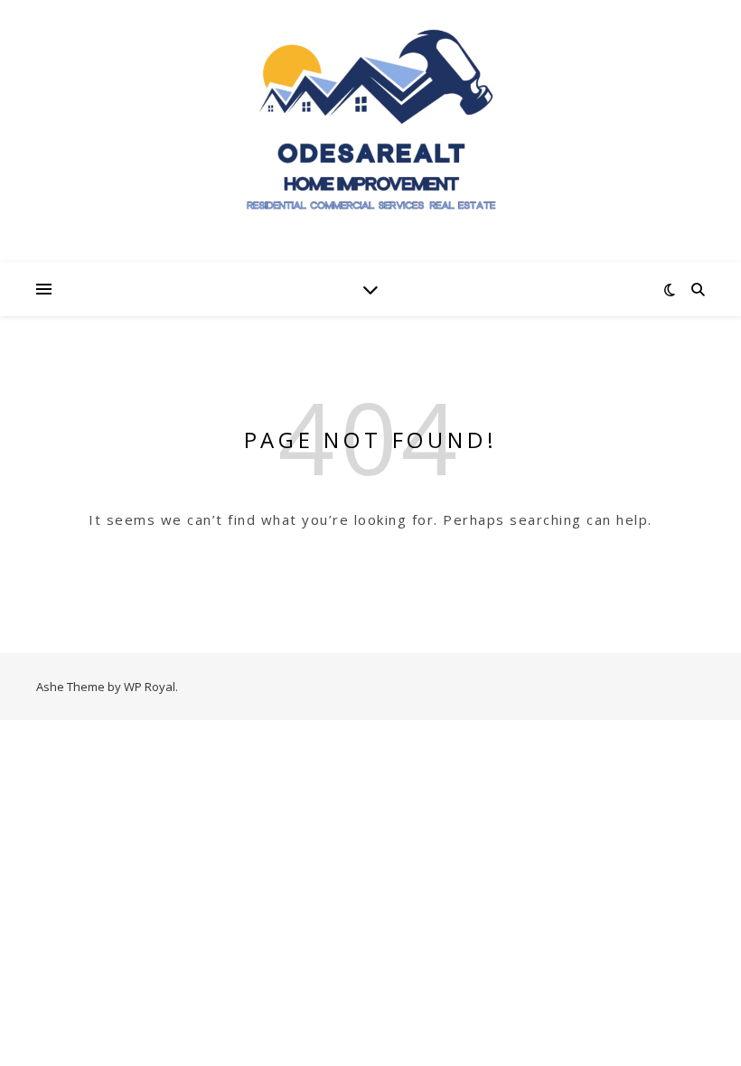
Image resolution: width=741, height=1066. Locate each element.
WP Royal (149, 686)
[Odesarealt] (370, 130)
